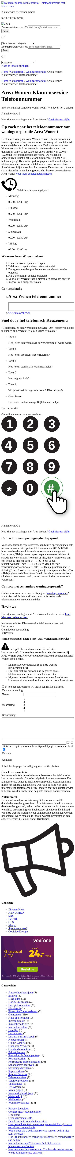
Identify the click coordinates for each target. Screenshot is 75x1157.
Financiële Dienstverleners (23, 1011)
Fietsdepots (14, 1008)
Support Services (17, 1074)
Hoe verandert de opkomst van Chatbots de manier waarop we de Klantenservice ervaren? (40, 1151)
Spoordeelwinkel (17, 928)
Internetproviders (17, 1027)
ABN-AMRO (16, 912)
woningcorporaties (57, 593)
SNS (11, 915)
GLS (11, 922)
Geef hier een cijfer (59, 119)
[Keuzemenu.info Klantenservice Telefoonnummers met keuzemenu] (37, 6)
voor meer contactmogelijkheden (34, 173)
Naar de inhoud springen (15, 65)
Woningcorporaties (36, 71)
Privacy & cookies (18, 1108)
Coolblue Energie (18, 931)
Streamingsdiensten (19, 1067)
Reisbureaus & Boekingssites (24, 1061)
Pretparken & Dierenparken (23, 1055)
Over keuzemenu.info (20, 1117)
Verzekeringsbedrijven (20, 1093)
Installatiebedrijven (18, 1023)
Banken (12, 995)
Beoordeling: (9, 714)
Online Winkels (16, 1042)
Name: (5, 694)
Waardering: (8, 704)
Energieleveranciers (19, 1005)
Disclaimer (14, 1114)
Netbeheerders (16, 1039)
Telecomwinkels (17, 1077)
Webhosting (14, 1099)
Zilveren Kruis (16, 909)
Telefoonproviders (18, 1080)
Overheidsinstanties (19, 1049)
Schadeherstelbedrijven (21, 1064)
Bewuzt (12, 918)
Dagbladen (14, 998)
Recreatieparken (17, 1058)
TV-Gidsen (14, 1086)
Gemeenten (14, 1014)
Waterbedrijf (15, 1096)
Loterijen (13, 1030)
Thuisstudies (15, 1083)
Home (4, 71)
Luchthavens (15, 1033)
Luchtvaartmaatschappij (21, 1036)
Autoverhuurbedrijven (20, 992)
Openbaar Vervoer (18, 1045)
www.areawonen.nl (19, 312)
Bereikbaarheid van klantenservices (27, 1121)
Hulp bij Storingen (18, 1017)
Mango (12, 925)
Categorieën (17, 71)
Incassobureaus (16, 1020)
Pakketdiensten (16, 1052)
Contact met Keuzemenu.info (24, 1111)
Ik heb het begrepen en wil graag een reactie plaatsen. (34, 686)
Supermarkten (16, 1071)
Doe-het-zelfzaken (18, 1001)
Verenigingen (15, 1089)
